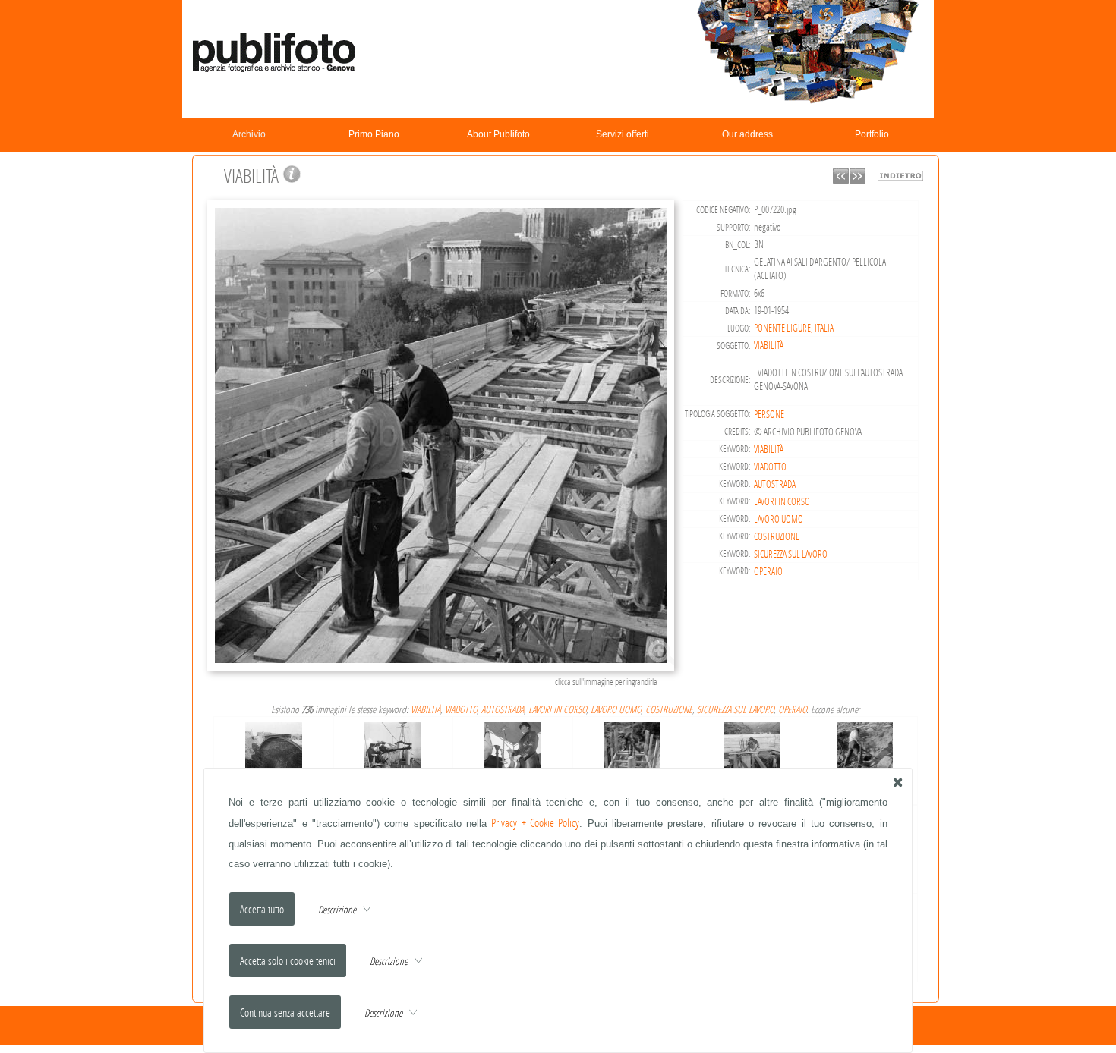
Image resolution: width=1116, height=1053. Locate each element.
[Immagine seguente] (857, 179)
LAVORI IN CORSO (782, 501)
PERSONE (769, 414)
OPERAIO (768, 571)
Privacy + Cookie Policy (535, 823)
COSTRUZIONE (776, 536)
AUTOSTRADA (775, 484)
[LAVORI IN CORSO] (632, 747)
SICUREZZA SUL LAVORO (791, 554)
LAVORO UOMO (778, 519)
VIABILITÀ (768, 345)
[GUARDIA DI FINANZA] (392, 747)
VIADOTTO (770, 466)
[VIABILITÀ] (443, 669)
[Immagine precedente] (841, 179)
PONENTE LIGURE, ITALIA (794, 328)
